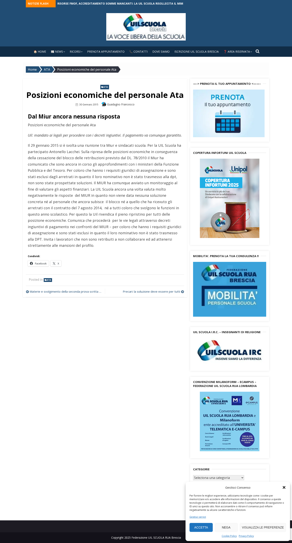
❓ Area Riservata (236, 51)
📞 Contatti (138, 51)
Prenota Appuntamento (106, 51)
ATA (105, 87)
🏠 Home (40, 51)
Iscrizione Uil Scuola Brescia (196, 51)
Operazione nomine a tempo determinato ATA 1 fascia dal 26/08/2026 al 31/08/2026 (121, 3)
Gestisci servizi (198, 517)
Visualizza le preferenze (263, 527)
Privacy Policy (246, 536)
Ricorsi (75, 51)
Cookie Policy (229, 536)
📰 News (57, 51)
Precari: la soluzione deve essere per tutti (151, 291)
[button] (284, 487)
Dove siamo (161, 51)
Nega (226, 527)
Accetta (201, 527)
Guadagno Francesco (120, 104)
